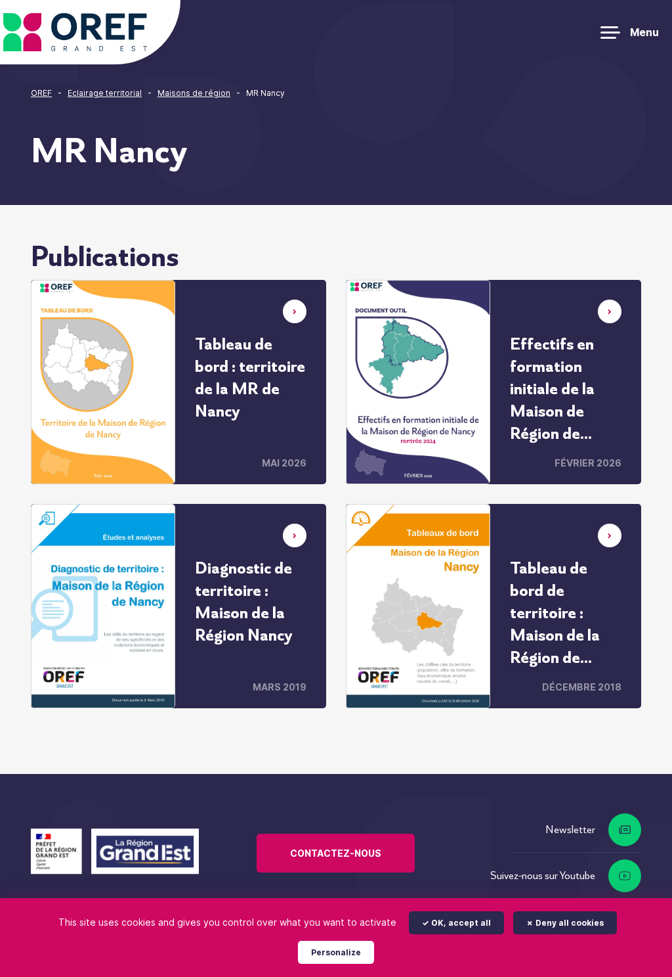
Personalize (336, 952)
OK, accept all (460, 923)
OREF (41, 93)
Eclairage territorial (105, 93)
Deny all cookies (569, 923)
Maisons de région (194, 93)
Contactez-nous (335, 853)
